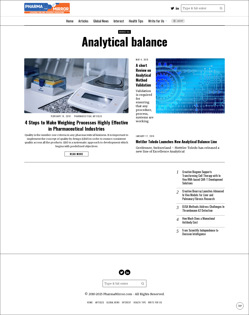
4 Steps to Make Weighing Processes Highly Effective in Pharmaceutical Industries (76, 125)
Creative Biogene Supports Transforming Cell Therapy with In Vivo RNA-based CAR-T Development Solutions (202, 177)
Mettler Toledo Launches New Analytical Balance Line (176, 141)
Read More (76, 154)
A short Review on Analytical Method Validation (143, 75)
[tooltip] (172, 8)
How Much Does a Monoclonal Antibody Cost (198, 220)
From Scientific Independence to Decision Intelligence (200, 232)
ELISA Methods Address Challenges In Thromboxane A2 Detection (203, 208)
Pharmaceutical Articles (88, 116)
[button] (221, 8)
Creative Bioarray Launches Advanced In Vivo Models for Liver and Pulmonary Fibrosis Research (203, 195)
